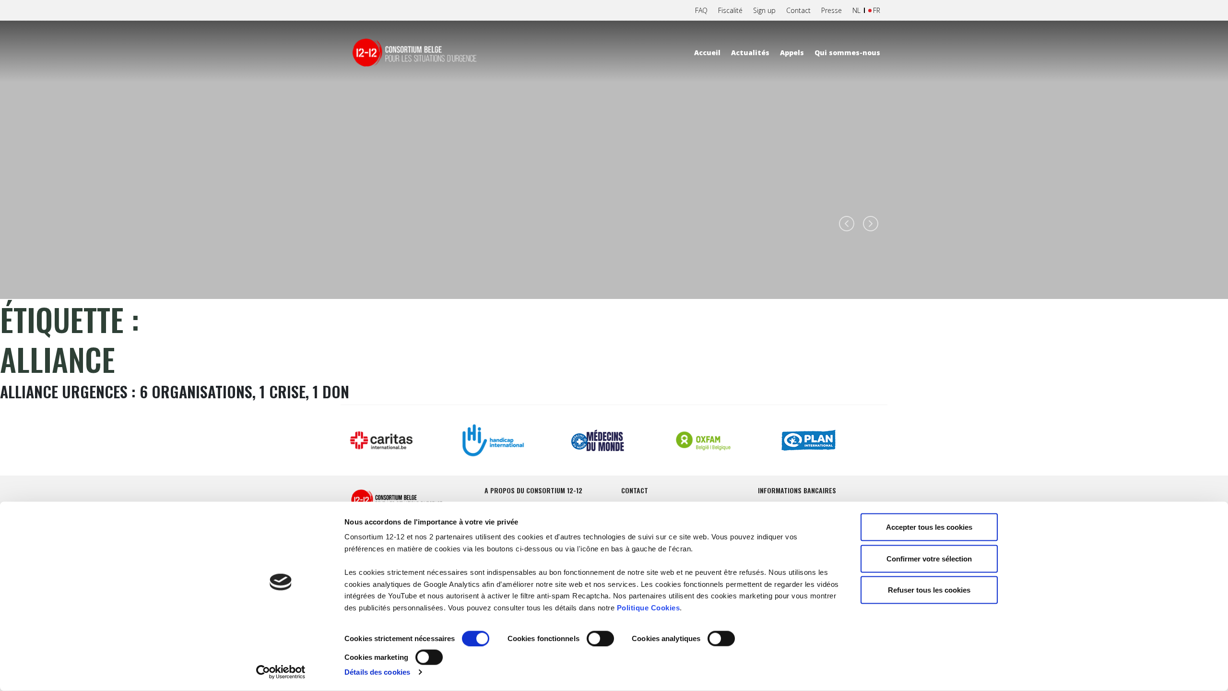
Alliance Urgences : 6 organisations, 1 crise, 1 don (174, 391)
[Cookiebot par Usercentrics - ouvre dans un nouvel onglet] (281, 672)
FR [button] (876, 10)
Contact (798, 10)
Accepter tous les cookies (929, 527)
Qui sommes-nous (847, 52)
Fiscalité (730, 10)
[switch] (600, 638)
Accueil (707, 52)
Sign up (764, 10)
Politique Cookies (648, 607)
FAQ (701, 10)
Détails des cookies (377, 672)
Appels (792, 52)
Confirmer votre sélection (929, 558)
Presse (831, 10)
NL (856, 10)
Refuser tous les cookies (929, 590)
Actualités (750, 52)
